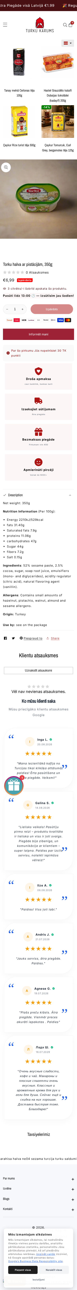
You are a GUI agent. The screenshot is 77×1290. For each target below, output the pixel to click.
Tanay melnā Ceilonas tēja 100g (19, 93)
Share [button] (55, 638)
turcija (49, 1159)
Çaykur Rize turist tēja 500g (19, 145)
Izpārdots (52, 309)
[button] (67, 43)
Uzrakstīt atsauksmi (38, 670)
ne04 (26, 1159)
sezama (37, 1159)
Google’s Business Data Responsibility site (35, 1261)
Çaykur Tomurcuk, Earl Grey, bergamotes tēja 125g (58, 147)
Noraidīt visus (54, 1269)
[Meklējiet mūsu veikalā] (66, 25)
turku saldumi (66, 1159)
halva (17, 1159)
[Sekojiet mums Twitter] (14, 638)
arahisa (6, 1159)
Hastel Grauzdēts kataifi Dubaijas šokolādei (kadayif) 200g (58, 95)
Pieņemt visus (23, 1269)
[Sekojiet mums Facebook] (6, 638)
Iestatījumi (39, 1279)
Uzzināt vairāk (45, 1254)
